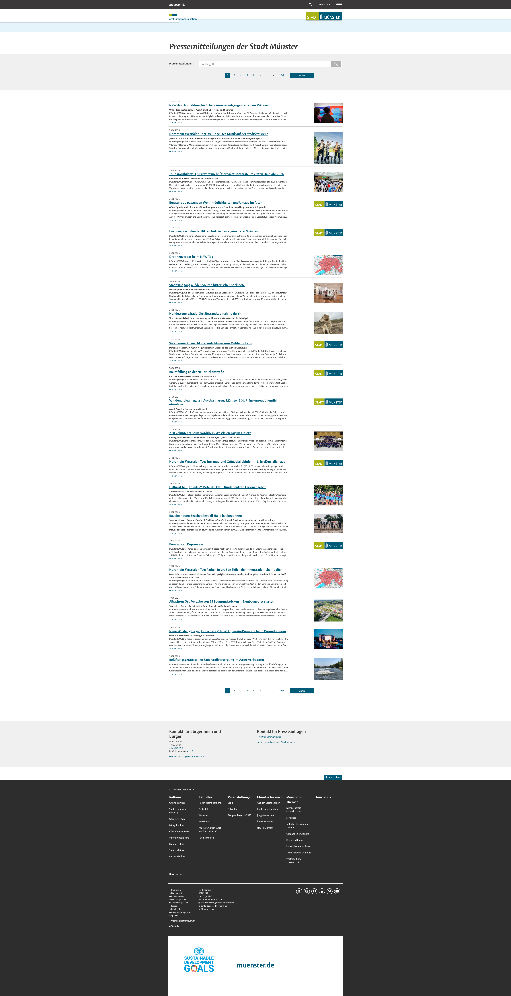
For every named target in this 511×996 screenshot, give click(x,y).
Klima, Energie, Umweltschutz (294, 809)
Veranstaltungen (240, 797)
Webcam (203, 815)
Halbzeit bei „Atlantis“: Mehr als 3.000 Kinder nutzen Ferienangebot (217, 487)
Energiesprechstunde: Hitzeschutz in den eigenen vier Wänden (213, 231)
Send (230, 802)
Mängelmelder (176, 825)
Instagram (307, 891)
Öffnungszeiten (177, 818)
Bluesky (330, 891)
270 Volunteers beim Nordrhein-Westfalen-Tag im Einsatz (210, 433)
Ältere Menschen (265, 821)
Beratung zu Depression (186, 544)
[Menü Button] (339, 5)
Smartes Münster (178, 850)
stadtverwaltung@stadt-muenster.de (188, 756)
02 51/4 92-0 (177, 748)
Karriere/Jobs (177, 909)
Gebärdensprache (180, 902)
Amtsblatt (204, 809)
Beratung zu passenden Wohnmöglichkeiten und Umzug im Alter (215, 202)
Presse (174, 906)
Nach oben (334, 777)
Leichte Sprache (178, 899)
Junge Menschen (265, 815)
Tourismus (323, 797)
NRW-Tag (232, 809)
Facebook (314, 891)
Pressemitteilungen (180, 63)
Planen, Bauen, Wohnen (298, 846)
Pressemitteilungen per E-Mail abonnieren (278, 742)
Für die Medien (206, 837)
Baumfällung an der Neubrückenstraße (196, 372)
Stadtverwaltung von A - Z (177, 811)
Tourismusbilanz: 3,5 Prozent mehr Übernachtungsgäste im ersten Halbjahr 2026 (226, 174)
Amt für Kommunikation (270, 737)
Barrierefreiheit (177, 856)
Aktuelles (205, 797)
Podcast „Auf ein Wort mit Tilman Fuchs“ (210, 829)
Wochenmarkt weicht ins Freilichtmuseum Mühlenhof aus (210, 343)
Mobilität (291, 817)
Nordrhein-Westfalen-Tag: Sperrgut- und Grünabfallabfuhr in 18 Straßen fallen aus (227, 461)
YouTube (337, 891)
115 (191, 751)
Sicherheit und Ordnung (298, 852)
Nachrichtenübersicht (210, 802)
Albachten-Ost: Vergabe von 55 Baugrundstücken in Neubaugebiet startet (221, 601)
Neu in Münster (265, 827)
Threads (322, 891)
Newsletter (204, 821)
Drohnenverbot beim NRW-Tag (191, 256)
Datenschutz (177, 893)
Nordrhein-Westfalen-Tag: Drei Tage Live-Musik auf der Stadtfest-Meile (218, 134)
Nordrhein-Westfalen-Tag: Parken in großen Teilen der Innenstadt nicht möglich (225, 569)
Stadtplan (175, 926)
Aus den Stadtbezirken (268, 802)
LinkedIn (299, 891)
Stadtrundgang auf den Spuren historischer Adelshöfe (207, 285)
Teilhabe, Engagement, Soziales (297, 826)
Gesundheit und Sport (297, 833)
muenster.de (177, 4)
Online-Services (177, 802)
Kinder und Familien (267, 809)
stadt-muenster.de (184, 789)
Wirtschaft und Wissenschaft (294, 860)
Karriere (175, 874)
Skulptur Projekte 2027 (240, 815)
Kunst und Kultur (295, 840)
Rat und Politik (176, 844)
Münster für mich (270, 797)
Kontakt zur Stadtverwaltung (214, 906)
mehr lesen (176, 122)
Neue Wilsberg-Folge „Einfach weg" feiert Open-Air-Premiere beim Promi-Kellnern (227, 631)
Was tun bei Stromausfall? (183, 921)
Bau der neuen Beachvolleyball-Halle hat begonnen (205, 515)
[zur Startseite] (324, 16)
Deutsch (323, 4)
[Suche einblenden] (310, 4)
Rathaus (175, 797)
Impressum (176, 890)
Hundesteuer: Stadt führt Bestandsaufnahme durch (205, 313)
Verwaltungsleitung (179, 837)
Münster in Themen (294, 799)
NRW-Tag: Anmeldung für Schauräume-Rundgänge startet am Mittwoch (219, 105)
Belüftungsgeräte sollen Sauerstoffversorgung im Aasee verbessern (216, 659)
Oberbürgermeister (179, 831)
